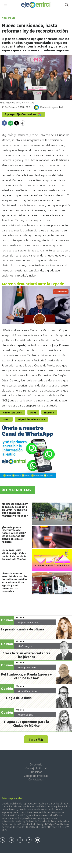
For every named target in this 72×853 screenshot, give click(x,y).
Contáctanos (36, 779)
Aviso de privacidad (12, 798)
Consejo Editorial (36, 768)
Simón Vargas (25, 646)
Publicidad (36, 772)
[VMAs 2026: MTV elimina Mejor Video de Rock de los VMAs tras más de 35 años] (52, 560)
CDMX (6, 419)
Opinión (20, 617)
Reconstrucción (12, 412)
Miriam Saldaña (26, 714)
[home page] (36, 4)
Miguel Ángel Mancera (31, 419)
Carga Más (36, 739)
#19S (33, 412)
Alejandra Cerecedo (28, 622)
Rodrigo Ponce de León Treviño (27, 669)
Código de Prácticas (36, 776)
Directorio (36, 764)
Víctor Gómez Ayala (28, 691)
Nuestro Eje (8, 17)
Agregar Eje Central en (21, 114)
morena (49, 412)
